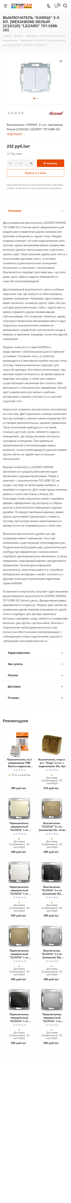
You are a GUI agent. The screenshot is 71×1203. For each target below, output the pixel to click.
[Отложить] (61, 61)
